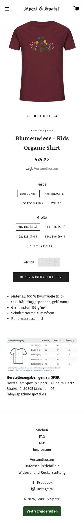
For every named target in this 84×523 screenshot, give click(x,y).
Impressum (42, 449)
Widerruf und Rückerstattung (42, 472)
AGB (42, 443)
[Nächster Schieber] (56, 116)
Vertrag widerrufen (42, 511)
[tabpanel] (42, 61)
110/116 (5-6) (55, 227)
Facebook (44, 482)
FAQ (42, 436)
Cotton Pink (32, 203)
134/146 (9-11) (56, 236)
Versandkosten (46, 168)
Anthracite (54, 193)
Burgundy (28, 193)
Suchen (42, 430)
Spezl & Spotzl (48, 499)
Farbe (42, 184)
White (56, 203)
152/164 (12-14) (42, 246)
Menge (29, 262)
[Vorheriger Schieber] (28, 116)
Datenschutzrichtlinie (42, 466)
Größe (42, 217)
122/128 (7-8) (27, 236)
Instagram (44, 489)
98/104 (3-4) (27, 227)
